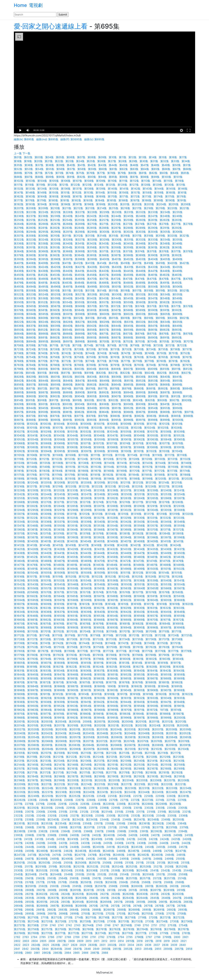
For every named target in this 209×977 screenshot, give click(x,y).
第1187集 (172, 474)
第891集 (92, 392)
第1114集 (132, 455)
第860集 (68, 384)
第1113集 (120, 455)
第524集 (43, 294)
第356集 (92, 247)
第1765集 (19, 651)
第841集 (177, 376)
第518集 (148, 290)
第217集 (137, 208)
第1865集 (126, 678)
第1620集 (187, 604)
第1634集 (19, 611)
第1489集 (179, 564)
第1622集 (32, 607)
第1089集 (152, 447)
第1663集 (59, 619)
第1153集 (96, 466)
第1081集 (45, 447)
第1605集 (166, 600)
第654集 (67, 329)
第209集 (43, 208)
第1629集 (126, 607)
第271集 (104, 223)
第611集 (66, 318)
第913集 (187, 396)
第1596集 (46, 600)
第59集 (92, 169)
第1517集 (32, 576)
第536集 (19, 298)
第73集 (59, 173)
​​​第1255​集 (19, 498)
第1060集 (113, 439)
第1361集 (32, 529)
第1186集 (159, 474)
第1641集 (112, 611)
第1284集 (59, 506)
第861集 (80, 384)
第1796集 (72, 658)
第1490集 (19, 568)
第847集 (80, 380)
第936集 (104, 404)
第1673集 (19, 623)
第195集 (54, 204)
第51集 (187, 165)
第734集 (151, 349)
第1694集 (126, 627)
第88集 (39, 176)
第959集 (43, 412)
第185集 (111, 200)
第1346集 (179, 521)
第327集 (80, 239)
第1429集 (73, 549)
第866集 (141, 384)
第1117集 (170, 455)
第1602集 (126, 600)
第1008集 (112, 423)
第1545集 (59, 584)
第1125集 (95, 459)
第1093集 (33, 451)
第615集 (113, 318)
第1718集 (95, 635)
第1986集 (165, 713)
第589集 (141, 310)
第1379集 (98, 533)
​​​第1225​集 (137, 486)
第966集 (128, 412)
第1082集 (59, 447)
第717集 (123, 345)
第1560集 (86, 588)
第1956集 (112, 705)
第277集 (176, 223)
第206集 (186, 204)
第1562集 (112, 588)
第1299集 (86, 510)
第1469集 (86, 560)
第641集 (80, 325)
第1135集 (45, 462)
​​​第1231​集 (46, 490)
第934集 (80, 404)
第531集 (129, 294)
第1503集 (19, 572)
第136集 (66, 188)
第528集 (92, 294)
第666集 (43, 333)
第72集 (49, 173)
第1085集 (99, 447)
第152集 (77, 192)
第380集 (31, 255)
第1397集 (166, 537)
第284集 (79, 227)
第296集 (56, 231)
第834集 (92, 376)
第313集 (90, 235)
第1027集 (19, 431)
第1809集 (73, 662)
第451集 (31, 274)
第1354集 (112, 525)
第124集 (99, 184)
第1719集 (108, 635)
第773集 (78, 361)
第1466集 (46, 560)
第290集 (153, 227)
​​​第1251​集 (139, 494)
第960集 (55, 412)
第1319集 (174, 513)
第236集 (19, 216)
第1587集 (99, 596)
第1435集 (152, 549)
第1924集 (33, 698)
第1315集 (123, 513)
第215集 (113, 208)
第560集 (141, 302)
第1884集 (33, 686)
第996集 (128, 419)
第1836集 (86, 670)
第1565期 (152, 588)
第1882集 (177, 682)
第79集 (122, 173)
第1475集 (165, 560)
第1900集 (73, 690)
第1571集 (59, 592)
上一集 (18, 153)
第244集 (116, 216)
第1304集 (152, 510)
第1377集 (72, 533)
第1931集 (126, 698)
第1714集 (44, 635)
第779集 (149, 361)
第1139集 (96, 462)
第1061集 (126, 439)
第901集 (43, 396)
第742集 (66, 353)
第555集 (80, 302)
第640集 (68, 325)
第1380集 (111, 533)
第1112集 (108, 455)
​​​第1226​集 (150, 486)
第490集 (153, 282)
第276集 (164, 223)
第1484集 (112, 564)
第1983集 (125, 713)
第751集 (173, 353)
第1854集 (152, 674)
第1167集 (96, 470)
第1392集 (99, 537)
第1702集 (58, 631)
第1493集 (59, 568)
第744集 (90, 353)
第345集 (128, 243)
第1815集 (150, 662)
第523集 (31, 294)
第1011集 (152, 423)
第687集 (116, 337)
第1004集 (59, 423)
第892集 (104, 392)
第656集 (92, 329)
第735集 (163, 349)
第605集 (165, 314)
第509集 (43, 290)
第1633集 (179, 607)
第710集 (43, 345)
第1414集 (45, 545)
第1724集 (173, 635)
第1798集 (98, 658)
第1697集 (166, 627)
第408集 (31, 263)
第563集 (177, 302)
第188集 (147, 200)
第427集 (80, 267)
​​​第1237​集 (126, 490)
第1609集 (46, 604)
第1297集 (59, 510)
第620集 (172, 318)
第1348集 (32, 525)
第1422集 (148, 545)
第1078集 (177, 443)
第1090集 (166, 447)
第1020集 (96, 427)
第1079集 (19, 447)
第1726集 (19, 639)
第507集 (19, 290)
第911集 (164, 396)
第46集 (134, 165)
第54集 (39, 169)
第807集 (128, 368)
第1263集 (126, 498)
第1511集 (125, 572)
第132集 (19, 188)
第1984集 (138, 713)
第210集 (55, 208)
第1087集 (125, 447)
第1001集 (19, 423)
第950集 (104, 408)
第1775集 (147, 651)
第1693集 (112, 627)
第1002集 (32, 423)
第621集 (184, 318)
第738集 (19, 353)
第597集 (68, 314)
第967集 (141, 412)
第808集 (140, 368)
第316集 (125, 235)
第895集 (141, 392)
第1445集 (112, 553)
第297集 (68, 231)
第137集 (77, 188)
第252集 (43, 220)
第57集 (71, 169)
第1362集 (45, 529)
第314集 (102, 235)
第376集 (164, 251)
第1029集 (46, 431)
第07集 (81, 157)
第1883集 (19, 686)
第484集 (79, 282)
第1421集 (135, 545)
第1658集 (166, 615)
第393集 (19, 259)
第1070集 (72, 443)
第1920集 (161, 694)
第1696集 (152, 627)
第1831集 (19, 670)
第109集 (101, 180)
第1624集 (59, 607)
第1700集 (32, 631)
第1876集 (98, 682)
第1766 (31, 651)
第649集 (177, 325)
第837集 (129, 376)
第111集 (123, 180)
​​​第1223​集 (110, 486)
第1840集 (139, 670)
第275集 (152, 223)
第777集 (125, 361)
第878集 (115, 388)
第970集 (177, 412)
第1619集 (174, 604)
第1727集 (32, 639)
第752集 (185, 353)
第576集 (164, 306)
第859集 (55, 384)
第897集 (165, 392)
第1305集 (166, 510)
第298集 (80, 231)
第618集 (148, 318)
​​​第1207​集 (73, 482)
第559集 (128, 302)
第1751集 (175, 643)
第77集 (101, 173)
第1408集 (139, 541)
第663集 (177, 329)
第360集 (141, 247)
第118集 (29, 184)
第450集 (19, 274)
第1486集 (139, 564)
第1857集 (19, 678)
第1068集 (46, 443)
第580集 (31, 310)
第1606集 (179, 600)
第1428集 (59, 549)
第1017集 (58, 427)
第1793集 (32, 658)
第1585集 (72, 596)
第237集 (31, 216)
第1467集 (59, 560)
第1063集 (152, 439)
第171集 (123, 196)
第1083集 (72, 447)
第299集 (92, 231)
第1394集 (126, 537)
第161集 (182, 192)
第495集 (43, 286)
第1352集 (85, 525)
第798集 (19, 368)
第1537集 (126, 580)
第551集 (31, 302)
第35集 (18, 165)
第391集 (165, 255)
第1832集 (32, 670)
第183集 (88, 200)
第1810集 (86, 662)
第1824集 (98, 666)
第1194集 (83, 478)
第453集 (55, 274)
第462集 (165, 274)
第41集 (81, 165)
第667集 (56, 333)
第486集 (104, 282)
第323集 (31, 239)
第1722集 (147, 635)
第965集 (116, 412)
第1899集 (59, 690)
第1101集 (139, 451)
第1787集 (124, 655)
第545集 (128, 298)
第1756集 (72, 647)
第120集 (52, 184)
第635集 (177, 321)
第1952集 (59, 705)
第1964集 (46, 709)
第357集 (104, 247)
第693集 (19, 341)
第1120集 (31, 459)
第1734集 (124, 639)
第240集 (68, 216)
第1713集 (32, 635)
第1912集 (58, 694)
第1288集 (112, 506)
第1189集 (19, 478)
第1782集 (58, 655)
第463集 (177, 274)
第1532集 (59, 580)
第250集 (19, 220)
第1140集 (109, 462)
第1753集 (32, 647)
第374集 (140, 251)
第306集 (177, 231)
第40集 (71, 165)
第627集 (80, 321)
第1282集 (32, 506)
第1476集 (178, 560)
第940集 (153, 404)
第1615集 (123, 604)
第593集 (19, 314)
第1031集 (72, 431)
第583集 (67, 310)
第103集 (30, 180)
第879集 (127, 388)
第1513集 (151, 572)
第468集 (68, 278)
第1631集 (152, 607)
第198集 (89, 204)
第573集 (128, 306)
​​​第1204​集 (33, 482)
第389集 (141, 255)
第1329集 (126, 517)
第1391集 (86, 537)
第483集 (67, 282)
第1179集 (70, 474)
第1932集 (139, 698)
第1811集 (99, 662)
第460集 (141, 274)
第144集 (159, 188)
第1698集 (179, 627)
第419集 (160, 263)
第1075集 (138, 443)
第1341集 (112, 521)
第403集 (141, 259)
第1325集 (72, 517)
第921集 (101, 400)
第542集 (92, 298)
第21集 (49, 161)
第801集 (55, 368)
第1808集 (59, 662)
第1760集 (125, 647)
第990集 (55, 419)
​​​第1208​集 (86, 482)
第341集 (80, 243)
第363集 (177, 247)
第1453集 (45, 557)
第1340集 (99, 521)
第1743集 (71, 643)
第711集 (54, 345)
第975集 (55, 415)
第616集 (125, 318)
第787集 (67, 365)
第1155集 (121, 466)
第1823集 (85, 666)
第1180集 (82, 474)
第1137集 (70, 462)
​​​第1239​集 (152, 490)
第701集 (116, 341)
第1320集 (187, 513)
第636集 (19, 325)
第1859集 (46, 678)
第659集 (128, 329)
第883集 (175, 388)
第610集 (55, 318)
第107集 (77, 180)
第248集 (165, 216)
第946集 (56, 408)
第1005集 (72, 423)
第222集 (19, 212)
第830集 (43, 376)
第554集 (67, 302)
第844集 (43, 380)
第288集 (128, 227)
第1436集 (166, 549)
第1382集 (138, 533)
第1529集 (19, 580)
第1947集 (166, 702)
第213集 (90, 208)
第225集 (56, 212)
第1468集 (73, 560)
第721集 (170, 345)
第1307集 (19, 513)
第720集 (158, 345)
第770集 (43, 361)
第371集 (104, 251)
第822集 (125, 372)
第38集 (50, 165)
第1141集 (122, 462)
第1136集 (58, 462)
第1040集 (19, 435)
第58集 (81, 169)
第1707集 (124, 631)
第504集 (153, 286)
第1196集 (109, 478)
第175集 (170, 196)
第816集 (54, 372)
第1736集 (151, 639)
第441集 (80, 270)
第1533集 (72, 580)
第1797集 (85, 658)
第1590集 (139, 596)
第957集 (19, 412)
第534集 (165, 294)
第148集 (30, 192)
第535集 (177, 294)
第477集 (176, 278)
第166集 (66, 196)
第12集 (133, 157)
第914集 (19, 400)
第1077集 (164, 443)
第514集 (102, 290)
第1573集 (85, 592)
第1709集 (151, 631)
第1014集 (19, 427)
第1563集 (126, 588)
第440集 (68, 270)
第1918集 (135, 694)
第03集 (39, 157)
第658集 (116, 329)
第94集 (102, 176)
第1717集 (83, 635)
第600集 (104, 314)
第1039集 (179, 431)
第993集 (92, 419)
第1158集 (160, 466)
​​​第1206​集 (59, 482)
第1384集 (164, 533)
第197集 (77, 204)
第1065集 (179, 439)
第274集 (140, 223)
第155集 (112, 192)
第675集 (152, 333)
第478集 (188, 278)
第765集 (163, 357)
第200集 (113, 204)
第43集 (102, 165)
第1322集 (32, 517)
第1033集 (99, 431)
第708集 (19, 345)
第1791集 (177, 655)
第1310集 (59, 513)
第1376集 (58, 533)
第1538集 (139, 580)
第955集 (165, 408)
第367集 (56, 251)
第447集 (153, 270)
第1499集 (139, 568)
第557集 (104, 302)
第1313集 (97, 513)
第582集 (55, 310)
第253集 (55, 220)
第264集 (19, 223)
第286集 (104, 227)
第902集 (55, 396)
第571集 (104, 306)
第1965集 (59, 709)
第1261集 (99, 498)
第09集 (102, 157)
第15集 (163, 157)
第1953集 (72, 705)
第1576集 (124, 592)
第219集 (160, 208)
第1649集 (46, 615)
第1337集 (59, 521)
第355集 (80, 247)
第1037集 (152, 431)
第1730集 (72, 639)
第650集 (19, 329)
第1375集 (45, 533)
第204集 (161, 204)
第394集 (31, 259)
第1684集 (164, 623)
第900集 (31, 396)
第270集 (92, 223)
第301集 (116, 231)
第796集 (175, 365)
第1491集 (32, 568)
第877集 (103, 388)
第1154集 (109, 466)
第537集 (31, 298)
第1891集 (123, 686)
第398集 (80, 259)
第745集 (102, 353)
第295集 (43, 231)
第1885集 (46, 686)
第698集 (80, 341)
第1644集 (152, 611)
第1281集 (19, 506)
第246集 (141, 216)
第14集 (153, 157)
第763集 (139, 357)
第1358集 (166, 525)
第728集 (79, 349)
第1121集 (44, 459)
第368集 (68, 251)
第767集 (187, 357)
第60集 (103, 169)
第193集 (30, 204)
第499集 (92, 286)
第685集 (92, 337)
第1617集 (149, 604)
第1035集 (126, 431)
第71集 (39, 173)
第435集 (177, 267)
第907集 (116, 396)
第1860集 (59, 678)
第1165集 (70, 470)
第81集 (143, 173)
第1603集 (139, 600)
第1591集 (152, 596)
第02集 (28, 157)
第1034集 (112, 431)
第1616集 (136, 604)
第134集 (42, 188)
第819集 (89, 372)
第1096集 (73, 451)
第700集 (104, 341)
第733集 (139, 349)
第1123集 (69, 459)
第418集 (148, 263)
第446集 (141, 270)
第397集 (68, 259)
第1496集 (99, 568)
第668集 (68, 333)
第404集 (153, 259)
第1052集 (179, 435)
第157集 (135, 192)
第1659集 (179, 615)
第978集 (91, 415)
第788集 (79, 365)
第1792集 (19, 658)
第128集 (146, 184)
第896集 (153, 392)
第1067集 (32, 443)
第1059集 (99, 439)
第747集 (126, 353)
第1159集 (173, 466)
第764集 (151, 357)
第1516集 (19, 576)
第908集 (128, 396)
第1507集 (73, 572)
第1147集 (19, 466)
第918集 (65, 400)
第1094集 (46, 451)
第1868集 (166, 678)
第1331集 (152, 517)
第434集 (165, 267)
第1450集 (179, 553)
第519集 (160, 290)
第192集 (19, 204)
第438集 (43, 270)
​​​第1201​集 (174, 478)
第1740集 (32, 643)
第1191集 (45, 478)
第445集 (128, 270)
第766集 (175, 357)
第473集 (128, 278)
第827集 (186, 372)
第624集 (43, 321)
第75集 (80, 173)
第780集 (161, 361)
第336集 (19, 243)
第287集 (116, 227)
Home (20, 5)
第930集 (31, 404)
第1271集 (59, 502)
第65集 (155, 169)
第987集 (19, 419)
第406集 (177, 259)
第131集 (180, 184)
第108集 (89, 180)
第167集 (77, 196)
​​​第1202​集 (187, 478)
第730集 (103, 349)
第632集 (141, 321)
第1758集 (98, 647)
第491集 (165, 282)
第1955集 (99, 705)
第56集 (60, 169)
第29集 (133, 161)
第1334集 (19, 521)
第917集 (54, 400)
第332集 (141, 239)
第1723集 (160, 635)
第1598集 (73, 600)
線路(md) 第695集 (47, 139)
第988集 (31, 419)
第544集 (116, 298)
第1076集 (151, 443)
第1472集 (125, 560)
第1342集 (126, 521)
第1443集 (86, 553)
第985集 (176, 415)
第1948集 (179, 702)
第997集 (141, 419)
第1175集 (19, 474)
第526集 (68, 294)
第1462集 (165, 557)
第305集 (165, 231)
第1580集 (177, 592)
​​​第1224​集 (124, 486)
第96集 (123, 176)
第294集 (31, 231)
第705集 (164, 341)
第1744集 (84, 643)
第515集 (113, 290)
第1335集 (33, 521)
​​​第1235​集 (99, 490)
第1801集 (138, 658)
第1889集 (99, 686)
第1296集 (46, 510)
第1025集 (163, 427)
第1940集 (73, 702)
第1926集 (59, 698)
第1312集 (84, 513)
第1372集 (178, 529)
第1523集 (110, 576)
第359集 (128, 247)
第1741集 (45, 643)
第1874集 (71, 682)
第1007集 (99, 423)
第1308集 (32, 513)
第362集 (165, 247)
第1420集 (122, 545)
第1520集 (71, 576)
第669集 (80, 333)
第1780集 (32, 655)
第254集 (67, 220)
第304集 (153, 231)
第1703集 (72, 631)
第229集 (104, 212)
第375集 (152, 251)
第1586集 (86, 596)
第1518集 (45, 576)
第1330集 (139, 517)
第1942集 (99, 702)
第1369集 (139, 529)
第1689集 (59, 627)
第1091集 (179, 447)
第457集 (104, 274)
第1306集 (179, 510)
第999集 (165, 419)
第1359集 (179, 525)
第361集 (153, 247)
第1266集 (166, 498)
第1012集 (164, 423)
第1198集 (134, 478)
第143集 (147, 188)
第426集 (68, 267)
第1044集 (72, 435)
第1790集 (164, 655)
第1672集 (178, 619)
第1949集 (19, 705)
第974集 (43, 415)
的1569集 (33, 592)
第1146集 (186, 462)
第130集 (169, 184)
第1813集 (124, 662)
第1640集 (99, 611)
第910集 (153, 396)
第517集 (137, 290)
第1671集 (165, 619)
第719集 (146, 345)
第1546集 (73, 584)
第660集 (141, 329)
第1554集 (179, 584)
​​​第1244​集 (46, 494)
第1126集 (108, 459)
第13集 (143, 157)
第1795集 (59, 658)
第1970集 (126, 709)
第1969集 (113, 709)
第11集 (122, 157)
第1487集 (152, 564)
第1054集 (33, 439)
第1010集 (139, 423)
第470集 (92, 278)
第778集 (137, 361)
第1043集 (59, 435)
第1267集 (179, 498)
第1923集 (19, 698)
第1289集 (126, 506)
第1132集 (185, 459)
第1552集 (152, 584)
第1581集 (19, 596)
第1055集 (46, 439)
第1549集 (113, 584)
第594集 (31, 314)
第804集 (92, 368)
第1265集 (152, 498)
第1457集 (99, 557)
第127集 (134, 184)
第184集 (100, 200)
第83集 (164, 173)
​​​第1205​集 (46, 482)
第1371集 (165, 529)
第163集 (30, 196)
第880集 (139, 388)
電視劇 (36, 5)
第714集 (88, 345)
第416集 (125, 263)
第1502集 (179, 568)
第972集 (19, 415)
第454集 (67, 274)
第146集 (182, 188)
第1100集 (126, 451)
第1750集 (162, 643)
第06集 (70, 157)
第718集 (135, 345)
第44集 (113, 165)
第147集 (18, 192)
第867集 (153, 384)
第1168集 (109, 470)
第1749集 (149, 643)
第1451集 (19, 557)
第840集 (165, 376)
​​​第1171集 (147, 470)
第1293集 (179, 506)
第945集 (43, 408)
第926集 (162, 400)
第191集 (181, 200)
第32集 (164, 161)
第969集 (165, 412)
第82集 (153, 173)
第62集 (123, 169)
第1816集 (163, 662)
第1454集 (59, 557)
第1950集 (33, 705)
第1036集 (139, 431)
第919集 (77, 400)
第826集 (174, 372)
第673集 (128, 333)
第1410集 (166, 541)
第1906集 (152, 690)
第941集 (165, 404)
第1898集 (46, 690)
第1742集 (58, 643)
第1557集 (46, 588)
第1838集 (112, 670)
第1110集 (83, 455)
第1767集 (43, 651)
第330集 (117, 239)
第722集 (182, 345)
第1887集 (73, 686)
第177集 (18, 200)
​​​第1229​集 (19, 490)
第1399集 (19, 541)
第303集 (141, 231)
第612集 (78, 318)
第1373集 (19, 533)
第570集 (92, 306)
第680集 (31, 337)
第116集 (179, 180)
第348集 (165, 243)
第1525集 (137, 576)
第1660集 (19, 619)
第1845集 (33, 674)
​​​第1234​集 (86, 490)
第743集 (78, 353)
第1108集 (57, 455)
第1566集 (166, 588)
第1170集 (134, 470)
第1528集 (177, 576)
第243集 (104, 216)
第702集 (128, 341)
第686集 (104, 337)
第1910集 (32, 694)
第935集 (92, 404)
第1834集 (59, 670)
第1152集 (83, 466)
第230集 (117, 212)
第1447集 (139, 553)
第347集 (153, 243)
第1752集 (19, 647)
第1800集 (125, 658)
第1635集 (33, 611)
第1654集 (112, 615)
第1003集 (45, 423)
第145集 (171, 188)
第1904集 (126, 690)
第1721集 (134, 635)
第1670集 (152, 619)
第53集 (28, 169)
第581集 (43, 310)
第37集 (39, 165)
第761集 (115, 357)
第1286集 (86, 506)
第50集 (176, 165)
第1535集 (99, 580)
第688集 (128, 337)
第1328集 (112, 517)
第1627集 (99, 607)
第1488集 (165, 564)
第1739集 (19, 643)
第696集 (56, 341)
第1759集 (111, 647)
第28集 (122, 161)
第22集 (59, 161)
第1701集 (45, 631)
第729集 (91, 349)
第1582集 (32, 596)
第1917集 (122, 694)
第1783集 (71, 655)
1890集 (111, 686)
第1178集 (57, 474)
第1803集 (164, 658)
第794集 (151, 365)
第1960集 (166, 705)
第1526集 (150, 576)
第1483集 (98, 564)
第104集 (42, 180)
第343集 (104, 243)
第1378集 (85, 533)
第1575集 (111, 592)
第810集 (164, 368)
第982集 (139, 415)
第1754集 (45, 647)
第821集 (113, 372)
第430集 (117, 267)
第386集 (104, 255)
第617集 (137, 318)
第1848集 (73, 674)
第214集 (102, 208)
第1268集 (19, 502)
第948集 (80, 408)
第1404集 (86, 541)
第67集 (176, 169)
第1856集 (179, 674)
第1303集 (139, 510)
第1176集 (32, 474)
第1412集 (19, 545)
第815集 (42, 372)
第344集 (116, 243)
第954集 (153, 408)
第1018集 (70, 427)
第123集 (87, 184)
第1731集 (85, 639)
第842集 (19, 380)
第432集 (141, 267)
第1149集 (45, 466)
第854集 (165, 380)
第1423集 (162, 545)
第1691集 (86, 627)
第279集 (19, 227)
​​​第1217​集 (32, 486)
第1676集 (58, 623)
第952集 (128, 408)
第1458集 (112, 557)
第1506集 (59, 572)
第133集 (30, 188)
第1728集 (45, 639)
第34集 (186, 161)
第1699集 (19, 631)
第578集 (188, 306)
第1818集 (19, 666)
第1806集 (33, 662)
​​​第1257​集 (46, 498)
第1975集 (19, 713)
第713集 (77, 345)
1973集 (164, 709)
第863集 (104, 384)
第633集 (153, 321)
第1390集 (73, 537)
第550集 (19, 302)
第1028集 (32, 431)
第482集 (55, 282)
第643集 (104, 325)
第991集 (67, 419)
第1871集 (32, 682)
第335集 (177, 239)
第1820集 (45, 666)
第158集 (147, 192)
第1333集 (179, 517)
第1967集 (86, 709)
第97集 (134, 176)
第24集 (80, 161)
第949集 (92, 408)
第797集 (187, 365)
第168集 (89, 196)
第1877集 (111, 682)
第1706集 (111, 631)
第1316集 (136, 513)
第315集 (113, 235)
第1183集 (121, 474)
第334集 (165, 239)
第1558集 (59, 588)
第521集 (184, 290)
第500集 (104, 286)
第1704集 (85, 631)
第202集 (137, 204)
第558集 (116, 302)
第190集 (170, 200)
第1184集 (134, 474)
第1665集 (86, 619)
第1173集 (172, 470)
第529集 (104, 294)
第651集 (31, 329)
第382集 (55, 255)
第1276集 (124, 502)
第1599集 (86, 600)
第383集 (67, 255)
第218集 (148, 208)
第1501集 (166, 568)
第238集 (43, 216)
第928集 (187, 400)
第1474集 (151, 560)
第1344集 (152, 521)
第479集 (19, 282)
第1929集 (99, 698)
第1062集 (139, 439)
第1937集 (32, 702)
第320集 (172, 235)
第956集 (177, 408)
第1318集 (161, 513)
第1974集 (176, 709)
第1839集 (126, 670)
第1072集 (98, 443)
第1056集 (59, 439)
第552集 (43, 302)
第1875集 (84, 682)
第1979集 (72, 713)
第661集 (153, 329)
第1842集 (165, 670)
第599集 (92, 314)
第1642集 (126, 611)
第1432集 (112, 549)
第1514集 (164, 572)
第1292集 (165, 506)
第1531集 (46, 580)
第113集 (145, 180)
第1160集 (186, 466)
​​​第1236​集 (112, 490)
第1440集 (46, 553)
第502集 (128, 286)
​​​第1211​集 (125, 482)
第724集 (31, 349)
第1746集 (110, 643)
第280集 (31, 227)
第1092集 (19, 451)
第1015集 (32, 427)
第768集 (19, 361)
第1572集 (72, 592)
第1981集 (98, 713)
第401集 (116, 259)
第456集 (92, 274)
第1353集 (99, 525)
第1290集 (139, 506)
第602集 (128, 314)
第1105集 (19, 455)
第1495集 (86, 568)
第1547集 (86, 584)
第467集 (56, 278)
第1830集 (178, 666)
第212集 (78, 208)
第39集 (60, 165)
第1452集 (32, 557)
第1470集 (99, 560)
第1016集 (45, 427)
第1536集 (112, 580)
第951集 (116, 408)
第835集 (104, 376)
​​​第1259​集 (73, 498)
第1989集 (33, 717)
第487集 (116, 282)
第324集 (43, 239)
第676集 (164, 333)
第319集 (160, 235)
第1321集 (19, 517)
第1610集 (59, 604)
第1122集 (57, 459)
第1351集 (72, 525)
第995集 (116, 419)
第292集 (177, 227)
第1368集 (126, 529)
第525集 (56, 294)
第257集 (104, 220)
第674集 (140, 333)
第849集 (104, 380)
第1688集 (46, 627)
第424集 (43, 267)
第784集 (31, 365)
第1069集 (59, 443)
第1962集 (19, 709)
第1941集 (86, 702)
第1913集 (70, 694)
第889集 (68, 392)
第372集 (116, 251)
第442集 (92, 270)
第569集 (80, 306)
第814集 (30, 372)
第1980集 (85, 713)
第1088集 (139, 447)
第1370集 (152, 529)
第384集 (79, 255)
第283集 (67, 227)
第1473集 (138, 560)
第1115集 (145, 455)
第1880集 (151, 682)
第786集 (55, 365)
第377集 (176, 251)
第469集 (80, 278)
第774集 (90, 361)
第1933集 (152, 698)
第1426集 (33, 549)
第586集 (104, 310)
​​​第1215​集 (176, 482)
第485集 (92, 282)
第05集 (60, 157)
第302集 (128, 231)
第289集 (141, 227)
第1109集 (70, 455)
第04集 (49, 157)
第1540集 (166, 580)
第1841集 (152, 670)
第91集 (71, 176)
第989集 (43, 419)
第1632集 (165, 607)
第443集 (104, 270)
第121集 (63, 184)
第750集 (162, 353)
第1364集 (72, 529)
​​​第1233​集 (72, 490)
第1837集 (99, 670)
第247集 (153, 216)
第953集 (141, 408)
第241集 (80, 216)
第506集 (177, 286)
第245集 (128, 216)
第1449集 (166, 553)
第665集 (31, 333)
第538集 (43, 298)
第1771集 (95, 651)
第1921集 (174, 694)
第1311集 (72, 513)
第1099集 (113, 451)
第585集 (92, 310)
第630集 (117, 321)
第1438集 (19, 553)
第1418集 (96, 545)
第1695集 (139, 627)
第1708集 (138, 631)
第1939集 (59, 702)
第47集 (145, 165)
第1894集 (163, 686)
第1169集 (121, 470)
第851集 (129, 380)
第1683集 (151, 623)
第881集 (151, 388)
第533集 (153, 294)
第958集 (31, 412)
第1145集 (173, 462)
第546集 (141, 298)
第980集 (115, 415)
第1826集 (125, 666)
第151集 (65, 192)
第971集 (189, 412)
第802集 (67, 368)
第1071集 (85, 443)
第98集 (144, 176)
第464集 (19, 278)
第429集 (104, 267)
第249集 (177, 216)
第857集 (31, 384)
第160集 (171, 192)
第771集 (54, 361)
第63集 (134, 169)
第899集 (19, 396)
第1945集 (139, 702)
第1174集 (185, 470)
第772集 (66, 361)
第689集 (141, 337)
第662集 (165, 329)
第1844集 (19, 674)
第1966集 (73, 709)
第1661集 (32, 619)
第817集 (65, 372)
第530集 (117, 294)
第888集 (55, 392)
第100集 (166, 176)
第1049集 (139, 435)
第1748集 (136, 643)
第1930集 (113, 698)
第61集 (113, 169)
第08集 (92, 157)
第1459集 (126, 557)
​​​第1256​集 (33, 498)
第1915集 (96, 694)
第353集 (55, 247)
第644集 (116, 325)
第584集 (79, 310)
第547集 (153, 298)
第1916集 (109, 694)
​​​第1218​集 (45, 486)
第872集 (43, 388)
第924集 (138, 400)
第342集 (92, 243)
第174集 (158, 196)
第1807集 (46, 662)
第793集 (139, 365)
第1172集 (159, 470)
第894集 (128, 392)
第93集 (92, 176)
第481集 (43, 282)
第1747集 (123, 643)
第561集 (153, 302)
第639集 (55, 325)
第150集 (54, 192)
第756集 (55, 357)
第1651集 (72, 615)
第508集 (31, 290)
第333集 (153, 239)
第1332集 (165, 517)
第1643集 (139, 611)
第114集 (156, 180)
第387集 (116, 255)
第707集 (188, 341)
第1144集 (160, 462)
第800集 (43, 368)
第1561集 (99, 588)
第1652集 (85, 615)
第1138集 (83, 462)
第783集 (19, 365)
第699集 (92, 341)
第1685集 (178, 623)
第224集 (43, 212)
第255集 (80, 220)
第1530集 (33, 580)
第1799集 (111, 658)
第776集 (114, 361)
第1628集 (112, 607)
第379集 (19, 255)
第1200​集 (160, 478)
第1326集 (86, 517)
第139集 (101, 188)
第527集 (80, 294)
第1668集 (126, 619)
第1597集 (59, 600)
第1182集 (108, 474)
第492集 (177, 282)
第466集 (43, 278)
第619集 (160, 318)
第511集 (66, 290)
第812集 (188, 368)
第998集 (153, 419)
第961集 (67, 412)
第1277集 (138, 502)
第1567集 (179, 588)
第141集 (124, 188)
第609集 (43, 318)
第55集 (50, 169)
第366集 (43, 251)
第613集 (90, 318)
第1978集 (58, 713)
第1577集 (138, 592)
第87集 (28, 176)
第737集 (187, 349)
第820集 (101, 372)
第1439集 (33, 553)
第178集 (30, 200)
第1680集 (111, 623)
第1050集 (152, 435)
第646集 (141, 325)
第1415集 (58, 545)
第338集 (43, 243)
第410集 (55, 263)
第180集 (53, 200)
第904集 (80, 396)
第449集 (177, 270)
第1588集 (112, 596)
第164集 (42, 196)
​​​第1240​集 (166, 490)
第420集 (172, 263)
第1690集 (73, 627)
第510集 (55, 290)
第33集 (175, 161)
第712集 (65, 345)
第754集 (31, 357)
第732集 (127, 349)
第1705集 (98, 631)
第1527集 (164, 576)
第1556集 (33, 588)
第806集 (116, 368)
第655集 (80, 329)
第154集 (100, 192)
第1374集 (32, 533)
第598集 (80, 314)
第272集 (116, 223)
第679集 (19, 337)
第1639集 (86, 611)
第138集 (89, 188)
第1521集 (84, 576)
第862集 (92, 384)
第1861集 (72, 678)
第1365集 (86, 529)
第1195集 (96, 478)
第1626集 (86, 607)
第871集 (30, 388)
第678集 (188, 333)
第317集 (137, 235)
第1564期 (139, 588)
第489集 (141, 282)
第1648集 (32, 615)
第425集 (56, 267)
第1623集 (45, 607)
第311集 (66, 235)
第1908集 (179, 690)
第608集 (31, 318)
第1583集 (45, 596)
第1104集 (177, 451)
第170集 (112, 196)
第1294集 (19, 510)
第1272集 (72, 502)
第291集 (165, 227)
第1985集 (152, 713)
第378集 (188, 251)
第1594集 (19, 600)
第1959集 (152, 705)
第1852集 (126, 674)
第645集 (128, 325)
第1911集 (45, 694)
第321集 (184, 235)
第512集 (78, 290)
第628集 (92, 321)
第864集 (116, 384)
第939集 (141, 404)
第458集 (116, 274)
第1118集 (182, 455)
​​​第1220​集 (71, 486)
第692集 (177, 337)
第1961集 (179, 705)
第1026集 (176, 427)
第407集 (19, 263)
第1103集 (164, 451)
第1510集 (112, 572)
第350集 (19, 247)
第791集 (115, 365)
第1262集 (112, 498)
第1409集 (152, 541)
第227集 (80, 212)
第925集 (150, 400)
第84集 (174, 173)
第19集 (28, 161)
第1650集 (59, 615)
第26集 (101, 161)
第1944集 (126, 702)
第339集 (55, 243)
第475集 (152, 278)
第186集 (123, 200)
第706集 (176, 341)
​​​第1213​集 (151, 482)
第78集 (111, 173)
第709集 (31, 345)
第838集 (141, 376)
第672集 (116, 333)
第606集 (177, 314)
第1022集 (123, 427)
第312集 (78, 235)
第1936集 (19, 702)
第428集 (92, 267)
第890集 (80, 392)
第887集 (43, 392)
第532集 (141, 294)
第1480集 (59, 564)
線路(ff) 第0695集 (71, 139)
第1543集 (33, 584)
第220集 (172, 208)
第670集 (92, 333)
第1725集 (186, 635)
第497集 (68, 286)
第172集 (135, 196)
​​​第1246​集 (73, 494)
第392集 (177, 255)
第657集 (104, 329)
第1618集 (161, 604)
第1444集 (99, 553)
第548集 (165, 298)
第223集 (31, 212)
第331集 (129, 239)
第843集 (31, 380)
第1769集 (69, 651)
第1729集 (58, 639)
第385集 (92, 255)
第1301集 (112, 510)
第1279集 (164, 502)
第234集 (165, 212)
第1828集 (151, 666)
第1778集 (186, 651)
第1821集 (58, 666)
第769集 (31, 361)
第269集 (80, 223)
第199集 (101, 204)
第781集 (173, 361)
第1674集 (32, 623)
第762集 (127, 357)
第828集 (19, 376)
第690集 (153, 337)
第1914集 (83, 694)
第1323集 (45, 517)
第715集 (100, 345)
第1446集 (126, 553)
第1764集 (177, 647)
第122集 (75, 184)
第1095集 (59, 451)
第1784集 (84, 655)
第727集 (67, 349)
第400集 (104, 259)
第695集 (43, 341)
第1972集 (152, 709)
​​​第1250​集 (126, 494)
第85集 (185, 173)
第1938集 (46, 702)
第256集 (92, 220)
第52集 (18, 169)
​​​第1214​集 (164, 482)
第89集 (50, 176)
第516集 (125, 290)
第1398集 (179, 537)
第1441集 (59, 553)
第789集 (91, 365)
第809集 (153, 368)
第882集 (163, 388)
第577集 (176, 306)
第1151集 (70, 466)
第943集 (19, 408)
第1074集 (125, 443)
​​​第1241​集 (179, 490)
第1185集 (146, 474)
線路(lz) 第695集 (94, 139)
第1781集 (45, 655)
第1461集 (152, 557)
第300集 (104, 231)
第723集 (19, 349)
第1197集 (122, 478)
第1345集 (166, 521)
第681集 (43, 337)
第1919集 (148, 694)
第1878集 (124, 682)
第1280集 (177, 502)
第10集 (113, 157)
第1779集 (19, 655)
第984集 (164, 415)
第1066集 (19, 443)
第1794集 (45, 658)
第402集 (128, 259)
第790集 (103, 365)
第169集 (101, 196)
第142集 (135, 188)
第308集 (31, 235)
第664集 (19, 333)
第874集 (67, 388)
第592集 (177, 310)
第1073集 (112, 443)
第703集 (140, 341)
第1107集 (45, 455)
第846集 (68, 380)
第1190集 (32, 478)
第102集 (19, 180)
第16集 (173, 157)
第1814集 (137, 662)
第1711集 (177, 631)
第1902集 (99, 690)
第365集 (31, 251)
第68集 (187, 169)
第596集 (56, 314)
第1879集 (137, 682)
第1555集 (19, 588)
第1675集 (45, 623)
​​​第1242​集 (19, 494)
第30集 (144, 161)
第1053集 (19, 439)
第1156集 (134, 466)
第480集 (31, 282)
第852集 (141, 380)
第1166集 (83, 470)
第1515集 (176, 572)
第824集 (150, 372)
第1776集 (160, 651)
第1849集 (86, 674)
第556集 (92, 302)
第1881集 (164, 682)
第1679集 (98, 623)
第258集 (116, 220)
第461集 (153, 274)
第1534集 (86, 580)
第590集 (153, 310)
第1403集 (72, 541)
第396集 (56, 259)
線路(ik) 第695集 (24, 139)
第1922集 (187, 694)
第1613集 (97, 604)
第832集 (67, 376)
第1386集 (19, 537)
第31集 (154, 161)
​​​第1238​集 (139, 490)
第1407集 (126, 541)
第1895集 (177, 686)
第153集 (88, 192)
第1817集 (175, 662)
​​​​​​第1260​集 (86, 498)
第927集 (174, 400)
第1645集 (166, 611)
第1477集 (19, 564)
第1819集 (32, 666)
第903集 (67, 396)
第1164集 (57, 470)
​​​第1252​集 (152, 494)
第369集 (80, 251)
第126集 (122, 184)
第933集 (67, 404)
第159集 (159, 192)
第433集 (153, 267)
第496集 (56, 286)
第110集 (112, 180)
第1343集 (139, 521)
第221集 (184, 208)
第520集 (172, 290)
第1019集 (83, 427)
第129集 (157, 184)
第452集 (43, 274)
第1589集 (126, 596)
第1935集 (179, 698)
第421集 (184, 263)
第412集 (78, 263)
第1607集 (19, 604)
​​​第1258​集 (59, 498)
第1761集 (138, 647)
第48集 (155, 165)
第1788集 (137, 655)
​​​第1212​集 (138, 482)
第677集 (176, 333)
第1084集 (85, 447)
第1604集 (152, 600)
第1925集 (46, 698)
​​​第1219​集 (57, 486)
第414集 (102, 263)
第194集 (42, 204)
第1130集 (160, 459)
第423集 (31, 267)
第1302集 (126, 510)
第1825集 (111, 666)
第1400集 (33, 541)
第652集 (43, 329)
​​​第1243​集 (33, 494)
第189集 (158, 200)
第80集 (132, 173)
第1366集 (99, 529)
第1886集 (59, 686)
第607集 (19, 318)
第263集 (177, 220)
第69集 (18, 173)
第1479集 (45, 564)
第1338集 (73, 521)
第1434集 (139, 549)
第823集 (137, 372)
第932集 (55, 404)
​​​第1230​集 (33, 490)
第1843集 (179, 670)
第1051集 (166, 435)
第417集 (137, 263)
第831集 (55, 376)
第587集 (116, 310)
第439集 (55, 270)
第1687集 (32, 627)
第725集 (43, 349)
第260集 (141, 220)
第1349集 (46, 525)
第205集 (174, 204)
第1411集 (178, 541)
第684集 (79, 337)
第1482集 (85, 564)
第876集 (91, 388)
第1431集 (99, 549)
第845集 (56, 380)
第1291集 (152, 506)
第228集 (92, 212)
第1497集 (112, 568)
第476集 (164, 278)
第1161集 (19, 470)
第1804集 (178, 658)
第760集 (103, 357)
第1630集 (139, 607)
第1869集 (179, 678)
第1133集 (19, 462)
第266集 (43, 223)
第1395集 (139, 537)
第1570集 (46, 592)
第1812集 (111, 662)
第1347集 (19, 525)
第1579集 (164, 592)
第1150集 (57, 466)
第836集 (116, 376)
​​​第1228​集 (177, 486)
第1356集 (139, 525)
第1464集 (19, 560)
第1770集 (82, 651)
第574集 (140, 306)
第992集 (79, 419)
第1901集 (86, 690)
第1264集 (139, 498)
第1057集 (73, 439)
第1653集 (99, 615)
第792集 (127, 365)
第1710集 (164, 631)
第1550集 (126, 584)
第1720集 (121, 635)
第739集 (31, 353)
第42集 (92, 165)
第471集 (104, 278)
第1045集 (86, 435)
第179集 (41, 200)
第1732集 (98, 639)
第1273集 (85, 502)
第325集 (56, 239)
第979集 (103, 415)
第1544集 (46, 584)
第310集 (55, 235)
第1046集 (99, 435)
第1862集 (85, 678)
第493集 (19, 286)
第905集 (92, 396)
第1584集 (59, 596)
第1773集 (121, 651)
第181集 (64, 200)
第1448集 (152, 553)
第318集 (148, 235)
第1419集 (109, 545)
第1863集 (99, 678)
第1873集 (58, 682)
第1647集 (19, 615)
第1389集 (59, 537)
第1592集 (165, 596)
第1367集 (112, 529)
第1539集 (152, 580)
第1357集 (152, 525)
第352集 (43, 247)
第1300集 (99, 510)
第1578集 (151, 592)
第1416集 (70, 545)
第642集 (92, 325)
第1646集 (179, 611)
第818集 (77, 372)
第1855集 (166, 674)
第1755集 (59, 647)
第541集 (80, 298)
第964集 (104, 412)
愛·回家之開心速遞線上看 (51, 26)
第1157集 (147, 466)
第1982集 (111, 713)
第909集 (141, 396)
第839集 (153, 376)
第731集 (115, 349)
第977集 (79, 415)
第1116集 (157, 455)
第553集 (55, 302)
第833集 (80, 376)
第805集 (104, 368)
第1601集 (112, 600)
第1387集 (32, 537)
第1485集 (125, 564)
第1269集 (33, 502)
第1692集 (99, 627)
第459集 (128, 274)
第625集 (56, 321)
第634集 (165, 321)
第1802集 (151, 658)
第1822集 (71, 666)
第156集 (124, 192)
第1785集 (98, 655)
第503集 (141, 286)
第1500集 (152, 568)
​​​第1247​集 (86, 494)
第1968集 (99, 709)
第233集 (153, 212)
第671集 (104, 333)
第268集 (68, 223)
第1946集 (152, 702)
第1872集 (45, 682)
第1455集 (72, 557)
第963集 (92, 412)
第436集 (19, 270)
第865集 (128, 384)
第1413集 (32, 545)
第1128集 (134, 459)
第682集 (55, 337)
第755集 (43, 357)
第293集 (19, 231)
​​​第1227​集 (164, 486)
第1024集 (149, 427)
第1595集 (33, 600)
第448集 (165, 270)
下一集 (26, 153)
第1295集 (33, 510)
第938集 (128, 404)
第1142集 (134, 462)
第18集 (18, 161)
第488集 (128, 282)
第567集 (56, 306)
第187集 (135, 200)
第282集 (55, 227)
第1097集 (86, 451)
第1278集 (151, 502)
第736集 (175, 349)
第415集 (113, 263)
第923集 (126, 400)
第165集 (54, 196)
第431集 (129, 267)
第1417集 (83, 545)
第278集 (188, 223)
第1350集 (59, 525)
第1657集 (152, 615)
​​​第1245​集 (59, 494)
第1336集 (46, 521)
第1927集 (73, 698)
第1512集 (138, 572)
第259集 (128, 220)
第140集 (112, 188)
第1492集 (45, 568)
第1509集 (99, 572)
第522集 (19, 294)
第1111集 (95, 455)
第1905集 (139, 690)
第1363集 (59, 529)
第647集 (153, 325)
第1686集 (19, 627)
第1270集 (46, 502)
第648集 (165, 325)
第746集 (114, 353)
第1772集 (108, 651)
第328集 (92, 239)
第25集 (91, 161)
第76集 (91, 173)
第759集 (91, 357)
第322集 (19, 239)
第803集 (79, 368)
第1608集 (32, 604)
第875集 (79, 388)
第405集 (165, 259)
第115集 (168, 180)
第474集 (140, 278)
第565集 (31, 306)
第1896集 (19, 690)
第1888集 (86, 686)
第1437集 (179, 549)
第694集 (31, 341)
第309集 (43, 235)
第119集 (40, 184)
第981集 (127, 415)
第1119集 (19, 459)
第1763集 (164, 647)
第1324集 (59, 517)
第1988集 (19, 717)
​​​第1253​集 (166, 494)
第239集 (55, 216)
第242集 (92, 216)
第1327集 (99, 517)
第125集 (110, 184)
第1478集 (32, 564)
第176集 (181, 196)
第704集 (152, 341)
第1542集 (19, 584)
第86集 (18, 176)
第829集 (31, 376)
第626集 (68, 321)
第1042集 (45, 435)
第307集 (19, 235)
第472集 (116, 278)
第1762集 (151, 647)
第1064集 (166, 439)
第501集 (116, 286)
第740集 (43, 353)
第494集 (31, 286)
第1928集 (86, 698)
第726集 (55, 349)
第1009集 (126, 423)
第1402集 (59, 541)
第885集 (19, 392)
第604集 (153, 314)
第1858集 (32, 678)
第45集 (123, 165)
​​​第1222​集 (97, 486)
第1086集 (112, 447)
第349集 (177, 243)
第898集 (177, 392)
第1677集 (72, 623)
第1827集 (138, 666)
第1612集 (84, 604)
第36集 (28, 165)
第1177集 (44, 474)
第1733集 (111, 639)
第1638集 (73, 611)
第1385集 (178, 533)
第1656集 (139, 615)
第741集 (54, 353)
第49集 (166, 165)
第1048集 (126, 435)
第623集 (31, 321)
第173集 (147, 196)
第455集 (80, 274)
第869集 (177, 384)
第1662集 (45, 619)
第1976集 (32, 713)
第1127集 (121, 459)
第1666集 (99, 619)
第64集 (145, 169)
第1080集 (32, 447)
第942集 (177, 404)
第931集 (43, 404)
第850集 (117, 380)
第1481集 (72, 564)
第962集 (79, 412)
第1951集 (46, 705)
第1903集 (112, 690)
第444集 (116, 270)
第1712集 (19, 635)
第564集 (19, 306)
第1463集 (179, 557)
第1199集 (147, 478)
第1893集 (150, 686)
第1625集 (72, 607)
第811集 (176, 368)
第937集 (116, 404)
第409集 (43, 263)
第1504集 (33, 572)
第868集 (165, 384)
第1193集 (70, 478)
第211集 (66, 208)
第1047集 (112, 435)
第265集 (31, 223)
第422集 (19, 267)
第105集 (54, 180)
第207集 (19, 208)
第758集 (79, 357)
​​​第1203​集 (19, 482)
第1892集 (136, 686)
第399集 (92, 259)
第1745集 (97, 643)
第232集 (141, 212)
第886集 (31, 392)
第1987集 (178, 713)
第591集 (165, 310)
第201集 (125, 204)
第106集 (66, 180)
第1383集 (151, 533)
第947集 (68, 408)
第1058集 (86, 439)
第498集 (80, 286)
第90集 (60, 176)
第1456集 (86, 557)
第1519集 (57, 576)
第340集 (68, 243)
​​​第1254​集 (179, 494)
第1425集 (19, 549)
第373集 (128, 251)
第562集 (165, 302)
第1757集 (85, 647)
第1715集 (57, 635)
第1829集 (165, 666)
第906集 (104, 396)
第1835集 (72, 670)
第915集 (30, 400)
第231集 (129, 212)
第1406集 (112, 541)
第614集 (102, 318)
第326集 (68, 239)
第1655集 (126, 615)
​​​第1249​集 (113, 494)
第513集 (90, 290)
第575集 (152, 306)
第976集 (67, 415)
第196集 (66, 204)
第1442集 (72, 553)
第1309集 (46, 513)
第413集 (90, 263)
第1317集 (149, 513)
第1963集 (33, 709)
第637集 (31, 325)
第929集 (19, 404)
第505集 (165, 286)
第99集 (155, 176)
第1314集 (110, 513)
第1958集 (139, 705)
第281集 (43, 227)
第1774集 (134, 651)
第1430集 (86, 549)
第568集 (68, 306)
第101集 (178, 176)
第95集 (113, 176)
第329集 (104, 239)
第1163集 (44, 470)
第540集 (68, 298)
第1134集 (32, 462)
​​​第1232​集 (59, 490)
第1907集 (166, 690)
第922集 (113, 400)
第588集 (128, 310)
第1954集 (86, 705)
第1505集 (46, 572)
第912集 (176, 396)
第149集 (42, 192)
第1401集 (46, 541)
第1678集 (85, 623)
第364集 (19, 251)
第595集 (43, 314)
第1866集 (139, 678)
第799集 (31, 368)
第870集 (19, 388)
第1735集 (137, 639)
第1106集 (32, 455)
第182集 (76, 200)
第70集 (28, 173)
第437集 (31, 270)
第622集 (19, 321)
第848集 (92, 380)
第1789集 (150, 655)
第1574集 (98, 592)
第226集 (68, 212)
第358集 (116, 247)
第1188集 (185, 474)
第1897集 (32, 690)
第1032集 (85, 431)
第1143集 (147, 462)
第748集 (138, 353)
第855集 (177, 380)
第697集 (68, 341)
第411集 (66, 263)
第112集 (134, 180)
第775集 (102, 361)
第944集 (31, 408)
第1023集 (136, 427)
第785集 (43, 365)
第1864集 (112, 678)
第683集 (67, 337)
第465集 (31, 278)
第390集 (153, 255)
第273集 (128, 223)
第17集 (183, 157)
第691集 (165, 337)
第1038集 (166, 431)
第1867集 (152, 678)
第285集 (92, 227)
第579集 (19, 310)
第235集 (177, 212)
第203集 (149, 204)
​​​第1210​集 (112, 482)
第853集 (153, 380)
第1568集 (19, 592)
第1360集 (19, 529)
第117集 (18, 184)
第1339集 (86, 521)
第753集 (19, 357)
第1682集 (138, 623)
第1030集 (59, 431)
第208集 (31, 208)
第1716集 (70, 635)
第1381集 (125, 533)
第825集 (162, 372)
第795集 (163, 365)
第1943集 (112, 702)
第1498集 (126, 568)
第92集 (81, 176)
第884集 (187, 388)
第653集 (55, 329)
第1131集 (173, 459)
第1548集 (99, 584)
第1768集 (56, 651)
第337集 (31, 243)
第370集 (92, 251)
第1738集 (177, 639)
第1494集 (72, 568)
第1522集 (97, 576)
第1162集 (31, 470)
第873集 (55, 388)
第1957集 (126, 705)
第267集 (56, 223)
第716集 (112, 345)
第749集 (149, 353)
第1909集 (19, 694)
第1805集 (19, 662)
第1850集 (99, 674)
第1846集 (46, 674)
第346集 (141, 243)
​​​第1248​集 (99, 494)
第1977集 (45, 713)
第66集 (166, 169)
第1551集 (139, 584)
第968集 (153, 412)
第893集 (116, 392)
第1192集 (57, 478)
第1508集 (86, 572)
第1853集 (139, 674)
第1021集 (109, 427)
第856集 (19, 384)
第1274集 (98, 502)
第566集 (43, 306)
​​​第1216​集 (19, 486)
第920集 (89, 400)
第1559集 (73, 588)
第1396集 (152, 537)
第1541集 (179, 580)
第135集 (54, 188)
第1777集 (173, 651)
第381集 (43, 255)
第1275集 (111, 502)
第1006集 (86, 423)
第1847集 (59, 674)
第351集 (31, 247)
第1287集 (99, 506)
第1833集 (45, 670)
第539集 (55, 298)
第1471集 (112, 560)
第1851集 (112, 674)
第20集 (38, 161)
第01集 (18, 157)
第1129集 (147, 459)
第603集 (141, 314)
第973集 (31, 415)
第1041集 (32, 435)
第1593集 (179, 596)
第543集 (104, 298)
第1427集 (46, 549)
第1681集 (125, 623)
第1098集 (99, 451)
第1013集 (177, 423)
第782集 (185, 361)
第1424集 (175, 545)
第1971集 (139, 709)
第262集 (165, 220)
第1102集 (151, 451)
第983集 (151, 415)
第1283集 (45, 506)
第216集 (125, 208)
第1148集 (32, 466)
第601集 (116, 314)
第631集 (129, 321)
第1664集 (72, 619)
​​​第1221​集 (84, 486)
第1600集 (99, 600)
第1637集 (59, 611)
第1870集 (19, 682)
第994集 (104, 419)
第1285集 (72, 506)
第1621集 (19, 607)
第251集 (31, 220)
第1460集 (139, 557)
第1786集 (111, 655)
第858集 (43, 384)
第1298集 (73, 510)
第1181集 (95, 474)
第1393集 (112, 537)
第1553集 (166, 584)
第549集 (177, 298)
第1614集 (110, 604)
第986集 (188, 415)
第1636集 (46, 611)
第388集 (128, 255)
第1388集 (46, 537)
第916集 (42, 400)
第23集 (69, 161)
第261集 (153, 220)
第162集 (19, 196)
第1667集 (112, 619)
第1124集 (82, 459)
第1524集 (124, 576)
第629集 (104, 321)
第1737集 (164, 639)
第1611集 (72, 604)
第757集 (67, 357)
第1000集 (178, 419)
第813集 (19, 372)
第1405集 (99, 541)
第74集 (70, 173)
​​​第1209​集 (99, 482)
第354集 (67, 247)
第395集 (43, 259)
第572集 (116, 306)
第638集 (43, 325)
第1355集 (126, 525)
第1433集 (126, 549)
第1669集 (139, 619)
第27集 (112, 161)
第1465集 (33, 560)
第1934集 (166, 698)
